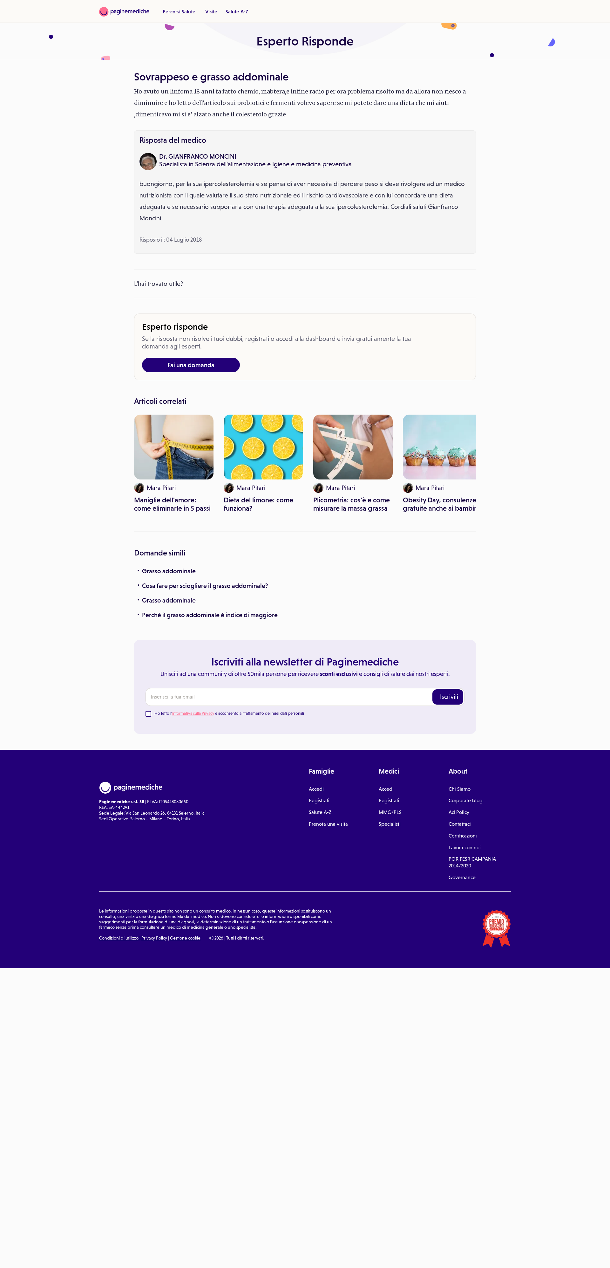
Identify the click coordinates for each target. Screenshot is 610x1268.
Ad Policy (459, 812)
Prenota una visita (328, 824)
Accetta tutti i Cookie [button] (175, 1256)
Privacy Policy (154, 938)
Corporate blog (466, 800)
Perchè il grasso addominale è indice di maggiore (210, 614)
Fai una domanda (190, 365)
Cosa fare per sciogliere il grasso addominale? (205, 585)
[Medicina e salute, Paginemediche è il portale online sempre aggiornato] (124, 12)
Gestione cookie (185, 938)
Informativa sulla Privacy (193, 713)
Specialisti (390, 824)
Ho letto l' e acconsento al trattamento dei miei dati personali (229, 713)
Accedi (316, 789)
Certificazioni (463, 835)
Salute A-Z (237, 11)
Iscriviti (449, 696)
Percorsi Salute (179, 11)
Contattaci (460, 824)
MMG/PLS (390, 812)
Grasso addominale (169, 571)
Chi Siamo (460, 789)
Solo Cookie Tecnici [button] (39, 1256)
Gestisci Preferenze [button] (107, 1256)
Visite (211, 11)
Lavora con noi (465, 847)
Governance (462, 877)
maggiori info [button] (51, 1237)
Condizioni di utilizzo (119, 938)
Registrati (319, 800)
